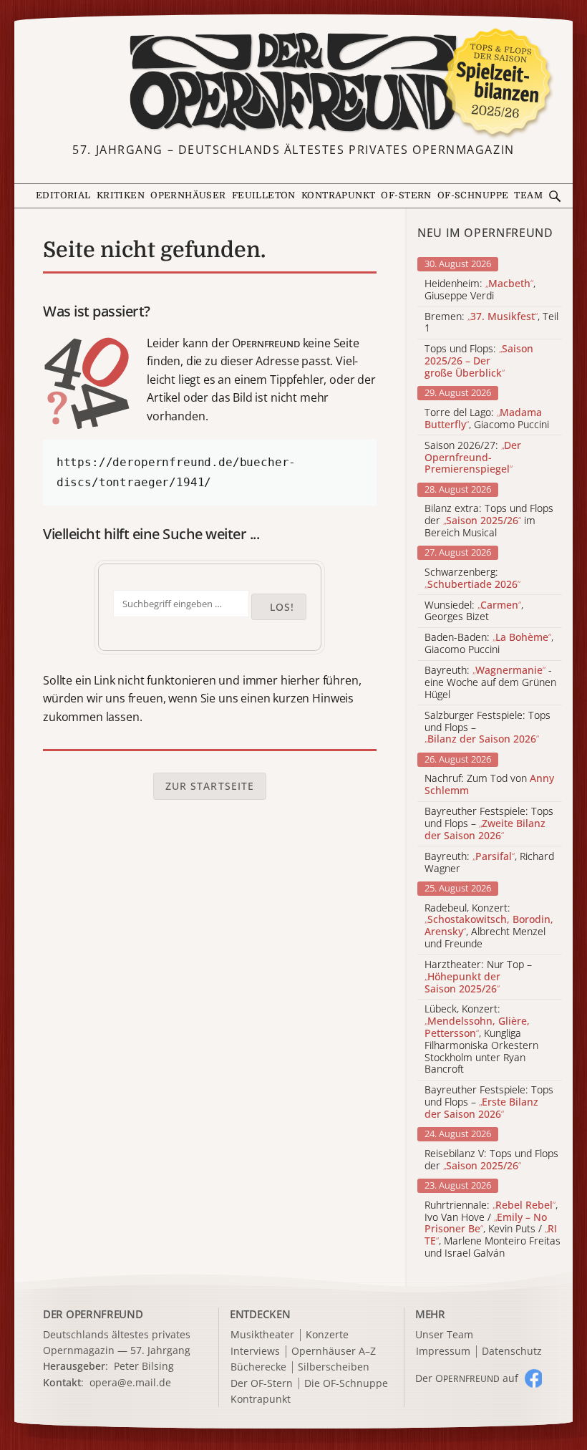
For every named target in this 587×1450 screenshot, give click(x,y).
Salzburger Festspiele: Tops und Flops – (487, 727)
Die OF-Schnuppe (346, 1384)
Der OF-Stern (262, 1384)
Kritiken (121, 195)
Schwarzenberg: (472, 578)
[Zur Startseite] (293, 82)
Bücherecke (258, 1367)
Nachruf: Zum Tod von (489, 785)
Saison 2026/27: (473, 457)
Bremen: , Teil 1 (491, 323)
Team (528, 195)
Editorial (63, 195)
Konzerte (327, 1335)
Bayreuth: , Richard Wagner (489, 863)
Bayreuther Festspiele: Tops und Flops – (489, 823)
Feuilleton (264, 195)
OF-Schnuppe (473, 195)
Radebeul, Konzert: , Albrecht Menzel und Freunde (489, 926)
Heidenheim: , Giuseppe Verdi (480, 290)
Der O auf (466, 1378)
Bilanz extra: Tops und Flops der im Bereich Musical (489, 520)
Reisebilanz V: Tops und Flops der (491, 1160)
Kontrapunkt (338, 195)
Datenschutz (512, 1351)
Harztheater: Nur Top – (478, 977)
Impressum (443, 1351)
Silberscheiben (333, 1367)
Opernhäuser (188, 195)
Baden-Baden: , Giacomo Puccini (489, 644)
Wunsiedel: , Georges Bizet (474, 611)
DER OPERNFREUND (93, 1314)
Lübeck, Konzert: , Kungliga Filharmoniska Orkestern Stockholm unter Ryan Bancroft (481, 1039)
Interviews (255, 1351)
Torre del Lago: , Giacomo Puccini (487, 419)
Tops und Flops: (479, 361)
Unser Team (444, 1334)
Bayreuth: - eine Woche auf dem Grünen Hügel (490, 682)
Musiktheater (262, 1335)
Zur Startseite (210, 786)
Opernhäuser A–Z (333, 1351)
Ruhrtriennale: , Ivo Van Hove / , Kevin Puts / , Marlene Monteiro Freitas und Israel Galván (493, 1229)
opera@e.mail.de (130, 1382)
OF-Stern (406, 195)
